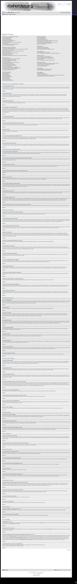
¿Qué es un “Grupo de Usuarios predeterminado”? (44, 43)
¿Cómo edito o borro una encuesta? (7, 63)
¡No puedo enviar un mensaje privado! (42, 47)
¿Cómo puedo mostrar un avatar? (7, 53)
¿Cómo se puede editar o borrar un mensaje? (9, 59)
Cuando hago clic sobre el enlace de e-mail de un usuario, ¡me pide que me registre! (14, 55)
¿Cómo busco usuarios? (40, 59)
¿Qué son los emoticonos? (6, 74)
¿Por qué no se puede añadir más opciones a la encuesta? (10, 62)
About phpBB (12, 523)
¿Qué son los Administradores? (41, 37)
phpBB (44, 179)
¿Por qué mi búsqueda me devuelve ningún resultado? (45, 57)
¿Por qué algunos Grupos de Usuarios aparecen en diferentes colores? (47, 42)
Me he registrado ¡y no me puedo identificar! (8, 40)
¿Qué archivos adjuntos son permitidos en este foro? (45, 69)
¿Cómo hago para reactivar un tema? (7, 69)
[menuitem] (9, 12)
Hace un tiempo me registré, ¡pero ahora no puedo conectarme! (11, 42)
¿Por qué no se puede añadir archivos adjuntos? (9, 65)
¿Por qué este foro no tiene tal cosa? (42, 74)
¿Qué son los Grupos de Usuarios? (42, 39)
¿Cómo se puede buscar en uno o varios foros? (44, 56)
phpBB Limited (41, 522)
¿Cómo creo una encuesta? (6, 61)
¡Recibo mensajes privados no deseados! (43, 48)
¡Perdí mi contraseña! (5, 43)
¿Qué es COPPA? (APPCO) (6, 38)
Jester (38, 574)
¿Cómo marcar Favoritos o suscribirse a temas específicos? (46, 64)
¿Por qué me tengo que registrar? (7, 37)
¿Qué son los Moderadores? (41, 38)
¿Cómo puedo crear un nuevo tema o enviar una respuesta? (11, 58)
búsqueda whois (13, 536)
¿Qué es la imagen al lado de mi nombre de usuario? (10, 52)
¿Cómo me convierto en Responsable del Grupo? (44, 41)
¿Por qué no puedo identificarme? (7, 41)
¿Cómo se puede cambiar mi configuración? (8, 48)
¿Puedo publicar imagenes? (6, 75)
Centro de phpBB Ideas (49, 529)
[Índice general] (29, 6)
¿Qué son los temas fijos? (6, 78)
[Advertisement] (36, 24)
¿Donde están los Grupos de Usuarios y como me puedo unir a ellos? (47, 40)
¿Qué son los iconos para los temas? (7, 80)
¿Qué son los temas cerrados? (6, 79)
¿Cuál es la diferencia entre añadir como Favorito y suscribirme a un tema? (48, 63)
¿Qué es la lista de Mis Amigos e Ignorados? (43, 52)
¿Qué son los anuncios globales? (7, 76)
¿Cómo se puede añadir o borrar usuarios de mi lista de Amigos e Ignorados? (48, 53)
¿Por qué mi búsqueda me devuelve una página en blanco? (45, 58)
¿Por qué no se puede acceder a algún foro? (8, 64)
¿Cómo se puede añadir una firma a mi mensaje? (9, 60)
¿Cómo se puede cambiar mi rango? (7, 54)
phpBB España (40, 573)
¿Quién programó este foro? (41, 73)
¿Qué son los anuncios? (5, 77)
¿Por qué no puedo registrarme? (7, 39)
